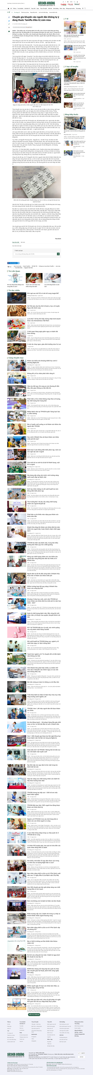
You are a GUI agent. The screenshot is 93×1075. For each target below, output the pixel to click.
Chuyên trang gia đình (80, 1034)
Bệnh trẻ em (49, 1032)
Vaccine (21, 1041)
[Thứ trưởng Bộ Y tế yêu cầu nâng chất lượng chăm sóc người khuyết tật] (16, 506)
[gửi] (58, 254)
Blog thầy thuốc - (68, 134)
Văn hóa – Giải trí (78, 1032)
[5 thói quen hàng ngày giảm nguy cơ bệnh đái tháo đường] (16, 336)
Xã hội (8, 1024)
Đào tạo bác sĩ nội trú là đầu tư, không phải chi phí (74, 131)
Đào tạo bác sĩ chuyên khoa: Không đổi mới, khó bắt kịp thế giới (79, 152)
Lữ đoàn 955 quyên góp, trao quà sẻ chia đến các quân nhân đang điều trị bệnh (43, 846)
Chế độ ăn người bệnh (64, 1028)
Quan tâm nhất (15, 242)
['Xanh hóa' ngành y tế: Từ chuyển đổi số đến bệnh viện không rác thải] (16, 658)
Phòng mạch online (70, 8)
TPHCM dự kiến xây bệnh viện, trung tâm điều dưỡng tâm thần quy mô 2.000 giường (42, 544)
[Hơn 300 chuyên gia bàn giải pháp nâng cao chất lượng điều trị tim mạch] (16, 892)
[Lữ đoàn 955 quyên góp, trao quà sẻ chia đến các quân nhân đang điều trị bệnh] (16, 850)
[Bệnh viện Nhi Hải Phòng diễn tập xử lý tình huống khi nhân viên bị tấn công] (75, 27)
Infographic (34, 1041)
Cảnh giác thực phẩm (64, 1030)
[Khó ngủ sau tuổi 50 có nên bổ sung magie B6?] (16, 298)
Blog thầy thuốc (33, 12)
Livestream (22, 1030)
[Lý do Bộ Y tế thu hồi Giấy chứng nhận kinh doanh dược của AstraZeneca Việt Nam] (16, 323)
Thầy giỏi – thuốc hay (36, 1024)
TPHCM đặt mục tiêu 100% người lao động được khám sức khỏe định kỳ (43, 806)
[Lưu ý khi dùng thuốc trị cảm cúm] (52, 278)
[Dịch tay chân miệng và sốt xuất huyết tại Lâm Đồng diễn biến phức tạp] (16, 493)
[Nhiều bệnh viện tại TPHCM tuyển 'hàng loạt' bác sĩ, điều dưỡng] (16, 416)
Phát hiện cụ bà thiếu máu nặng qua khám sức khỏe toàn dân (42, 515)
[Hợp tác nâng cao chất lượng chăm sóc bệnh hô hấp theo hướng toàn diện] (16, 783)
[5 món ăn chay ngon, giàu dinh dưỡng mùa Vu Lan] (16, 349)
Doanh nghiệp (78, 1028)
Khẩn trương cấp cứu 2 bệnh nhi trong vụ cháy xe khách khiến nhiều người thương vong (43, 914)
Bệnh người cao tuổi (51, 1024)
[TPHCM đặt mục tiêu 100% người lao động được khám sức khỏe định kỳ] (16, 810)
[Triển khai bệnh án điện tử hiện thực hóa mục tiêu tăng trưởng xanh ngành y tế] (16, 699)
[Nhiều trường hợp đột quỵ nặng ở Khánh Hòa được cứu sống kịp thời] (16, 591)
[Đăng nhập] (77, 2)
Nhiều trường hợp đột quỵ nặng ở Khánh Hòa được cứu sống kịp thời (42, 587)
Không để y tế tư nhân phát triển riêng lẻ (40, 373)
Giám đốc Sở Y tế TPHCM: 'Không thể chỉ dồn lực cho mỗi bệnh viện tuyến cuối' (43, 751)
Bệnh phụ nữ (50, 1028)
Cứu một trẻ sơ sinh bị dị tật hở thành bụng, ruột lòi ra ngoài (43, 463)
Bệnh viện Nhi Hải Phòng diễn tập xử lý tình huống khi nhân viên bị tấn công (74, 36)
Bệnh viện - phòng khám (37, 1026)
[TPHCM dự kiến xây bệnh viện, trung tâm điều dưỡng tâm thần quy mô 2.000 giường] (16, 547)
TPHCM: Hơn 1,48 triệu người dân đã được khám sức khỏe (43, 709)
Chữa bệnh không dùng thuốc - (71, 86)
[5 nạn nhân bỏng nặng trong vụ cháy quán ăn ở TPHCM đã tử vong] (16, 837)
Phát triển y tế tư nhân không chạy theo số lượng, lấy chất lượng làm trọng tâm (43, 400)
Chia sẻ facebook (13, 263)
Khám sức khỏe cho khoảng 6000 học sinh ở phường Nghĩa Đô (42, 361)
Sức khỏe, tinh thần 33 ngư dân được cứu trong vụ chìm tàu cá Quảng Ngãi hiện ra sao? (43, 861)
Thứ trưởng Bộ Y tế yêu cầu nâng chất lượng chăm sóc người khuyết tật (42, 502)
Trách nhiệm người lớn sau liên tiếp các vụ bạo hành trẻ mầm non (79, 143)
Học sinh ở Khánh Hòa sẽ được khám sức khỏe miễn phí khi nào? (43, 438)
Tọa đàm (21, 1026)
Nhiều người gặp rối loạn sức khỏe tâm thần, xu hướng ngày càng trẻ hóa (43, 987)
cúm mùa (58, 266)
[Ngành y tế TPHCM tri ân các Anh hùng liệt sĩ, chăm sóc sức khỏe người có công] (16, 823)
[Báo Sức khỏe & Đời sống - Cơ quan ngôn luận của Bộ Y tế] (46, 3)
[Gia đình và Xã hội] (63, 5)
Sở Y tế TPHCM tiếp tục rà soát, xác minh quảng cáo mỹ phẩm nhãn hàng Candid (43, 628)
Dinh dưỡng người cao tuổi (65, 1026)
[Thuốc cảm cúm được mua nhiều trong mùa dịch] (34, 278)
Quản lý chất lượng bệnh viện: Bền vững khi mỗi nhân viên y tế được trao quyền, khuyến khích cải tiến (43, 615)
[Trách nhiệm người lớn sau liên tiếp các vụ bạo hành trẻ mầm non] (68, 143)
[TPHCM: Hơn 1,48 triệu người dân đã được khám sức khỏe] (16, 713)
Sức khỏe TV (27, 8)
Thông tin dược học (24, 1037)
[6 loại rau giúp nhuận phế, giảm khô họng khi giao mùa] (68, 95)
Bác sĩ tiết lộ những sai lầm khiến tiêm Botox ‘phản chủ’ (42, 942)
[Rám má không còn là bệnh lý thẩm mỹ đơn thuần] (16, 905)
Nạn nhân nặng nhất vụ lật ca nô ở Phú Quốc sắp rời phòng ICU (43, 928)
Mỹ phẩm (49, 1041)
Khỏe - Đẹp (62, 8)
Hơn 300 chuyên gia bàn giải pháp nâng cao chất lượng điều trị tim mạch (43, 888)
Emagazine (34, 1036)
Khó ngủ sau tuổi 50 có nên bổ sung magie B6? (43, 293)
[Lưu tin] (9, 28)
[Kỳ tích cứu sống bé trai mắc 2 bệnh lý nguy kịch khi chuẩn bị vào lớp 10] (16, 959)
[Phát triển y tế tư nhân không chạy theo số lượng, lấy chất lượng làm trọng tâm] (16, 403)
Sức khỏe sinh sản (63, 1039)
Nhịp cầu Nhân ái (78, 1030)
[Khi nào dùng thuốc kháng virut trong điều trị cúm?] (15, 278)
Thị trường (78, 8)
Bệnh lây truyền (63, 1041)
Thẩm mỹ (49, 1043)
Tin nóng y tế (17, 12)
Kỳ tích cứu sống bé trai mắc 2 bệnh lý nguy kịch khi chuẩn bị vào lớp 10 (43, 956)
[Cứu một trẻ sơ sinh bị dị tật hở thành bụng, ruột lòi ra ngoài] (16, 467)
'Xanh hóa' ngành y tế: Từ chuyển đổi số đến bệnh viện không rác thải (44, 655)
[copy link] (9, 24)
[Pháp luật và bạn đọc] (70, 5)
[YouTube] (68, 1)
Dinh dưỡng (55, 8)
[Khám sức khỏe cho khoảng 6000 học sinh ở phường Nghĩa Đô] (16, 365)
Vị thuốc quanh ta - (77, 98)
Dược (38, 8)
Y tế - (28, 310)
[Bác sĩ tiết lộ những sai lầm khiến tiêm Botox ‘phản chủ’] (16, 946)
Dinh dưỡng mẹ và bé (64, 1024)
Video (33, 1038)
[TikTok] (63, 1)
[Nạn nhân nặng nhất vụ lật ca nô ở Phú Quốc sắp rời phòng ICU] (16, 932)
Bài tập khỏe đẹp (50, 1046)
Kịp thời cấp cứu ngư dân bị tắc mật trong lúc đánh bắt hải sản (42, 766)
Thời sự (14, 8)
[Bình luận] (9, 32)
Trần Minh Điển (18, 267)
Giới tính (50, 8)
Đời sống (77, 1036)
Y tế (11, 8)
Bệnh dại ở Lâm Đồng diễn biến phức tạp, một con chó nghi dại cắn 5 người (44, 451)
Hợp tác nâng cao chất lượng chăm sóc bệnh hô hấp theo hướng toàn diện (43, 779)
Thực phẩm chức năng (64, 1032)
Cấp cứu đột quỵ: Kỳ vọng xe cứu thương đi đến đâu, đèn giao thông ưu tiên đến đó (43, 387)
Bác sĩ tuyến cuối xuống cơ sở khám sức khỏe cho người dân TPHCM (44, 425)
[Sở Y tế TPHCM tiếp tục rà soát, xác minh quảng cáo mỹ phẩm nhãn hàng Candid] (16, 632)
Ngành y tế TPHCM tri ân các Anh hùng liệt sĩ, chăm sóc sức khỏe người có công (42, 820)
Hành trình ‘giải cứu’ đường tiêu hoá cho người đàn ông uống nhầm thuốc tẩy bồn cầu (79, 47)
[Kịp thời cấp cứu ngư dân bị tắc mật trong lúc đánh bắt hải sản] (16, 769)
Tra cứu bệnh (20, 8)
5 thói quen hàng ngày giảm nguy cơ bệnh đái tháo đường (42, 332)
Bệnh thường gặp (51, 1026)
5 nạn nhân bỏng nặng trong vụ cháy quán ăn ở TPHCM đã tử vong (43, 834)
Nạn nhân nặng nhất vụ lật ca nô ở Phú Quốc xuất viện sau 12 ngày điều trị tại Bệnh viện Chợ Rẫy (43, 874)
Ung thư (49, 1037)
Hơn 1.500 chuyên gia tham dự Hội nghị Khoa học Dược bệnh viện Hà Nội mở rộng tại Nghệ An (44, 737)
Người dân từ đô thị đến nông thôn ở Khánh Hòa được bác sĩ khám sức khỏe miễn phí (43, 574)
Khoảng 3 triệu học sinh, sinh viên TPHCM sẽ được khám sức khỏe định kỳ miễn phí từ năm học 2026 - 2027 (44, 601)
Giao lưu (21, 1028)
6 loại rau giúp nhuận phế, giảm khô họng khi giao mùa (79, 95)
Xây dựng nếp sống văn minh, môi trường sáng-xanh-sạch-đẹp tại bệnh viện (43, 476)
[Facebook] (65, 1)
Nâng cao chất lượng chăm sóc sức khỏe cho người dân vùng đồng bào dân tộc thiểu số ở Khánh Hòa (42, 558)
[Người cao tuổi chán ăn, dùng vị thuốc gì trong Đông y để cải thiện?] (68, 105)
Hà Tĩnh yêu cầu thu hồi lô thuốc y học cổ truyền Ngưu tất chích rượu (43, 307)
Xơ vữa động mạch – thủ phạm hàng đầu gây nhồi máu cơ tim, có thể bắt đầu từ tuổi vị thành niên (44, 723)
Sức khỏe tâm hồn (51, 1034)
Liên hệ (81, 1057)
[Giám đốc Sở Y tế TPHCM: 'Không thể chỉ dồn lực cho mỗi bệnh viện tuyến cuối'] (16, 754)
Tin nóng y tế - (30, 364)
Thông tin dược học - (32, 295)
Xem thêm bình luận (16, 246)
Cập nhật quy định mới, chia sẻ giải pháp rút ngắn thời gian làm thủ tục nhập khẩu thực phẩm (44, 1000)
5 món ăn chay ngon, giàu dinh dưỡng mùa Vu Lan (44, 344)
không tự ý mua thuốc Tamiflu (46, 266)
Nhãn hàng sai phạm (79, 1026)
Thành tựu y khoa (25, 12)
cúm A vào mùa (17, 266)
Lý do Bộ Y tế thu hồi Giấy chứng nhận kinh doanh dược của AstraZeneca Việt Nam (44, 320)
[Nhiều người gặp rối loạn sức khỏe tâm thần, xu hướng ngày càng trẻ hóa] (16, 990)
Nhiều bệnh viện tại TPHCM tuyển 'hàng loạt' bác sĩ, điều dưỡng (43, 412)
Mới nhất (23, 242)
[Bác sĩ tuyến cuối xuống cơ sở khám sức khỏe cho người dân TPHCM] (16, 429)
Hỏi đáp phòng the (63, 1037)
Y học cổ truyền (43, 8)
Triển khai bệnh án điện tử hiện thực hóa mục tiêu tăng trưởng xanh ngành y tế (44, 696)
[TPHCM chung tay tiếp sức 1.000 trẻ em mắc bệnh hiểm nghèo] (16, 797)
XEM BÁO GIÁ (59, 1062)
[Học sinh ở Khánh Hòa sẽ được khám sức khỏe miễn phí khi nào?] (16, 441)
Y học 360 (33, 8)
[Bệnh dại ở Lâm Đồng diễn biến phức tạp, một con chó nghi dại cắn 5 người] (16, 454)
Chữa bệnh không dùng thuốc (36, 1031)
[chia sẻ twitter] (9, 21)
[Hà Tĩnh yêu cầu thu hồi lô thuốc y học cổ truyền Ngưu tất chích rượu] (16, 310)
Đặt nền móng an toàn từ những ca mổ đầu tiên (43, 682)
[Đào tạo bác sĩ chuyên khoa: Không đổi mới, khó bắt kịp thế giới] (68, 153)
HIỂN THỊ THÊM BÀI (34, 1014)
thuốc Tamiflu (26, 266)
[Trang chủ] (8, 8)
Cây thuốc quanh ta (36, 1028)
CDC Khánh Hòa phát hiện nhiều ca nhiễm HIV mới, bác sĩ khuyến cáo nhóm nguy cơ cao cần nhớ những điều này (42, 669)
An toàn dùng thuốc (24, 1035)
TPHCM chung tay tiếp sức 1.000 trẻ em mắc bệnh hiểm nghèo (42, 793)
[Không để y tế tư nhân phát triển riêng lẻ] (16, 378)
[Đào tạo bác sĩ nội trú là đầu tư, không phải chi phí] (75, 123)
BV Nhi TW (34, 266)
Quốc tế (9, 1028)
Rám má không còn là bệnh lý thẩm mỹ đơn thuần (44, 901)
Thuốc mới (22, 1039)
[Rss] (84, 1053)
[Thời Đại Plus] (77, 4)
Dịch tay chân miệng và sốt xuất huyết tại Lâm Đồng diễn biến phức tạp (42, 490)
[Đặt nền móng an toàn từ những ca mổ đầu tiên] (16, 686)
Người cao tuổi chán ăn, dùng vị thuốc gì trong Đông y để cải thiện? (78, 105)
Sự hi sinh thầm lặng (43, 12)
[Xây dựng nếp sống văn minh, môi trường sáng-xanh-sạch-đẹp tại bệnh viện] (16, 480)
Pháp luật (9, 1026)
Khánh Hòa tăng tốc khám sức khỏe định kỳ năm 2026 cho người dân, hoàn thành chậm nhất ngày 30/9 (43, 529)
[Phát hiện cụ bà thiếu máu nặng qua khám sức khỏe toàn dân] (16, 519)
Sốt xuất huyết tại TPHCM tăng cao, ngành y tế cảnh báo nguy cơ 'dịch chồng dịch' (43, 642)
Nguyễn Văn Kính (28, 267)
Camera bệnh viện (53, 12)
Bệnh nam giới (50, 1030)
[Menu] (82, 8)
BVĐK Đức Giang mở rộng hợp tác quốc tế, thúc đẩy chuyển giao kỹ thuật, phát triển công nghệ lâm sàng (43, 970)
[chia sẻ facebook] (9, 17)
